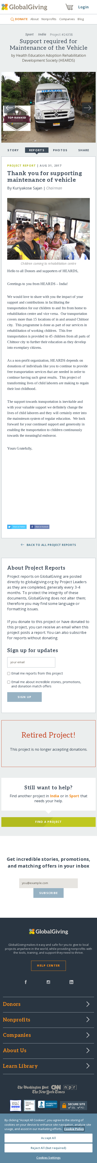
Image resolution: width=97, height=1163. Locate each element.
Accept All (48, 1138)
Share (83, 150)
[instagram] (48, 981)
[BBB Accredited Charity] (49, 1106)
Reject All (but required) (48, 1148)
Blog (81, 19)
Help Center (48, 965)
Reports (36, 150)
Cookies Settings (48, 1158)
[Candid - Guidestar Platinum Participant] (31, 1105)
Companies (67, 19)
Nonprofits (49, 19)
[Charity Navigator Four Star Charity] (17, 1105)
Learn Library (20, 1066)
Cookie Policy (74, 1129)
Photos (60, 150)
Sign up (25, 697)
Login (83, 7)
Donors (12, 1004)
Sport (29, 34)
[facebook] (26, 981)
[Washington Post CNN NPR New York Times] (48, 1090)
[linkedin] (71, 981)
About (34, 19)
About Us (15, 1051)
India (42, 34)
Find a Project (48, 822)
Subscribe (48, 893)
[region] (48, 1138)
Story (13, 150)
